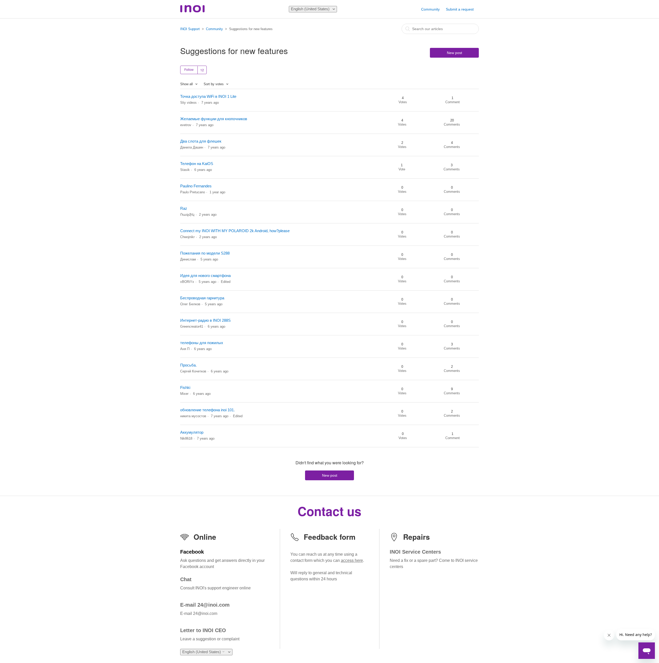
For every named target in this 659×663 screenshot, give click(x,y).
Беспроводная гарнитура (202, 298)
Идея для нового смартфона (205, 275)
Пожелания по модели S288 (205, 253)
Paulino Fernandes (196, 186)
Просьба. (188, 365)
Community (430, 9)
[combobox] (440, 29)
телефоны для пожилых (201, 343)
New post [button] (454, 53)
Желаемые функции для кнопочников (213, 119)
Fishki (185, 387)
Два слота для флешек (200, 141)
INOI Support (190, 29)
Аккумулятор (191, 432)
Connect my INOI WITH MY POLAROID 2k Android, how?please (235, 231)
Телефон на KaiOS (196, 163)
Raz (183, 208)
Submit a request (460, 9)
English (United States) (311, 9)
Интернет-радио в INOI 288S (205, 320)
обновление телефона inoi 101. (207, 410)
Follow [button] (189, 70)
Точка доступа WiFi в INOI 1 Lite (208, 96)
